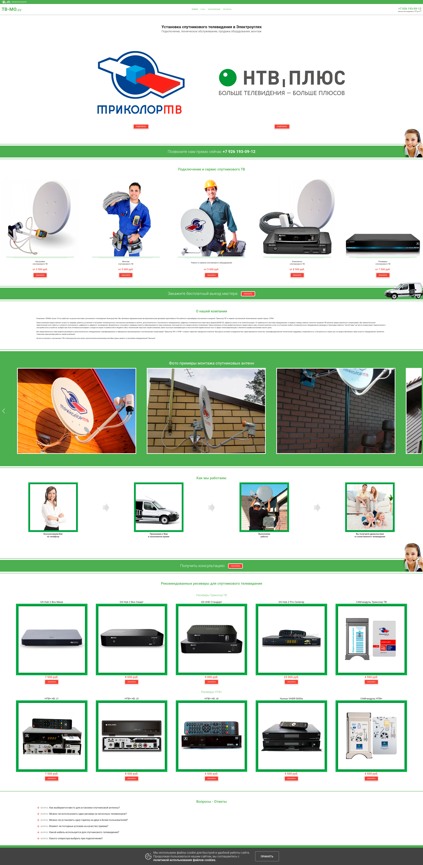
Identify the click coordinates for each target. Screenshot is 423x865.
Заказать (40, 275)
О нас (203, 9)
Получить (235, 566)
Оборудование (214, 9)
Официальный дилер (19, 2)
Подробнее (141, 126)
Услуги (195, 9)
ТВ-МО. (12, 9)
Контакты (227, 9)
